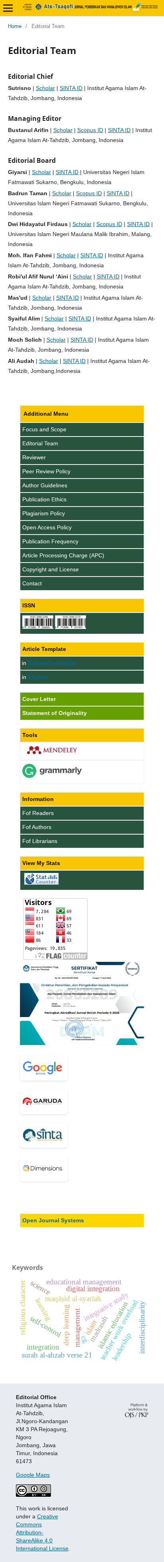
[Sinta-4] (44, 1135)
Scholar (45, 88)
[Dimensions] (44, 1169)
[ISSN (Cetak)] (70, 627)
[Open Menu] (8, 8)
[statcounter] (41, 883)
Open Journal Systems (53, 1220)
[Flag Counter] (55, 958)
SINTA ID (71, 88)
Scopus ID (90, 130)
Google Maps (33, 1475)
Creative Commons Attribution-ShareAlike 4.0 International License (42, 1532)
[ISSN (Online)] (37, 627)
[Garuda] (44, 1101)
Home (14, 26)
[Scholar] (44, 1068)
